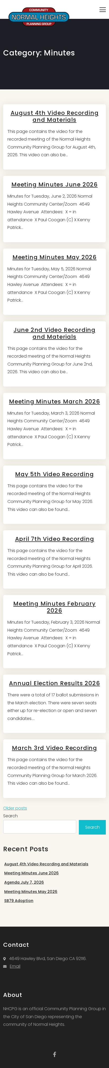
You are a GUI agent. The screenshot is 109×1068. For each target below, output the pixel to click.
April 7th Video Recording (54, 539)
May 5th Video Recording (54, 474)
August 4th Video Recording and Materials (55, 116)
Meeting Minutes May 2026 (54, 257)
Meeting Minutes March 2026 (54, 401)
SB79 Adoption (18, 900)
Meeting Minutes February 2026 (54, 607)
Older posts (15, 808)
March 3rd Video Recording (54, 748)
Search (10, 816)
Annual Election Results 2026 (54, 683)
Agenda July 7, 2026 (24, 882)
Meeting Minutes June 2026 (54, 184)
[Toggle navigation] (102, 9)
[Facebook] (54, 1054)
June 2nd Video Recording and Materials (54, 333)
